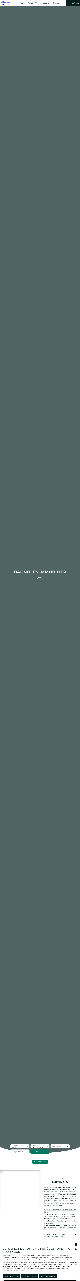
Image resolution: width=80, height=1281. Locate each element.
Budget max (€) (18, 1152)
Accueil (22, 3)
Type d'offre (15, 1145)
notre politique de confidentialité (14, 1271)
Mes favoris (75, 3)
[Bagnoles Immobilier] (9, 3)
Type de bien (35, 1145)
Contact (56, 3)
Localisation (56, 1146)
